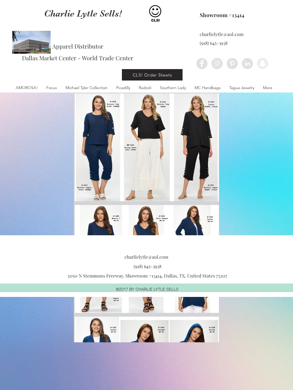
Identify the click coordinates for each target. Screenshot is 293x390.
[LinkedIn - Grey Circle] (247, 63)
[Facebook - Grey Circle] (201, 63)
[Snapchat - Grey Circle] (262, 63)
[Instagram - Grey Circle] (217, 63)
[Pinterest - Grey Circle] (232, 63)
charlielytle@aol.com (221, 34)
